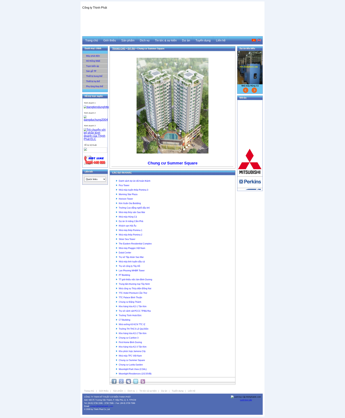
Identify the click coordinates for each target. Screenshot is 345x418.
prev (246, 90)
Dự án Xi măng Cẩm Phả (131, 221)
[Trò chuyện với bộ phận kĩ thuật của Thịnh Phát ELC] (95, 151)
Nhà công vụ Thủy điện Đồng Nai (135, 288)
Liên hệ (191, 391)
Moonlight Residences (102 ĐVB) (135, 373)
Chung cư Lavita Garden (131, 364)
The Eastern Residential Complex (135, 243)
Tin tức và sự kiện (148, 391)
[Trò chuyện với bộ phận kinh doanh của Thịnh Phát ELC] (96, 106)
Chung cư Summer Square (132, 360)
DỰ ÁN (131, 48)
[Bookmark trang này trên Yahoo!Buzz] (142, 382)
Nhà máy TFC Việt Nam (130, 356)
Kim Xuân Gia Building (130, 203)
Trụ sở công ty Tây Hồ (129, 266)
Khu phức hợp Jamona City (132, 351)
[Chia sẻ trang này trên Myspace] (128, 382)
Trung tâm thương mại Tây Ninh (134, 284)
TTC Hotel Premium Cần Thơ (133, 293)
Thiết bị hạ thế (93, 81)
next (254, 90)
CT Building (124, 320)
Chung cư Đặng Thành (130, 302)
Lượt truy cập (246, 400)
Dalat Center (125, 252)
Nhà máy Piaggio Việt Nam (132, 248)
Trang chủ (89, 391)
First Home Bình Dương (130, 342)
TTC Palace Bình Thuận (130, 297)
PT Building (124, 275)
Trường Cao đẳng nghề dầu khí (134, 208)
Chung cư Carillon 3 (129, 338)
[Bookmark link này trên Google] (121, 382)
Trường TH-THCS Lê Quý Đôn (133, 329)
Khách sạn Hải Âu (127, 226)
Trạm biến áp (92, 66)
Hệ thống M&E (93, 61)
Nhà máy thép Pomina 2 (130, 234)
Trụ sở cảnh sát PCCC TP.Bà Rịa (135, 311)
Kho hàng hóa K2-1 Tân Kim (132, 306)
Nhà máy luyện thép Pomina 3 (133, 190)
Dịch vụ (131, 391)
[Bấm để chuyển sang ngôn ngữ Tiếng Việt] (254, 40)
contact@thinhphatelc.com (101, 406)
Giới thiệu (104, 391)
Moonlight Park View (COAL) (133, 369)
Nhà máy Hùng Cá (128, 217)
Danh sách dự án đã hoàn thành (134, 181)
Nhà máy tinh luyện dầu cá (132, 261)
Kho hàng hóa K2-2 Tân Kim (132, 333)
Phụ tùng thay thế (94, 86)
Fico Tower (124, 185)
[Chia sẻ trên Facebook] (114, 382)
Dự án (164, 391)
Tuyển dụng (177, 391)
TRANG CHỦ (118, 48)
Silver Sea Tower (127, 239)
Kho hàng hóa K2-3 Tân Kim (132, 347)
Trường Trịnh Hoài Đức (130, 315)
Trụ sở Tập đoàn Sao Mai (131, 257)
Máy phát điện (93, 56)
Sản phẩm (118, 391)
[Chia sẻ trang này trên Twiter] (135, 382)
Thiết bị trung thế (94, 76)
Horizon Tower (126, 199)
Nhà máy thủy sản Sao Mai (132, 212)
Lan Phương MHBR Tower (132, 270)
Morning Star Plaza (128, 194)
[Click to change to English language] (259, 40)
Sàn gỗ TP (91, 71)
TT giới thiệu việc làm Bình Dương (135, 279)
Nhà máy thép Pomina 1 (130, 230)
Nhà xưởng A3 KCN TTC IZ (132, 324)
